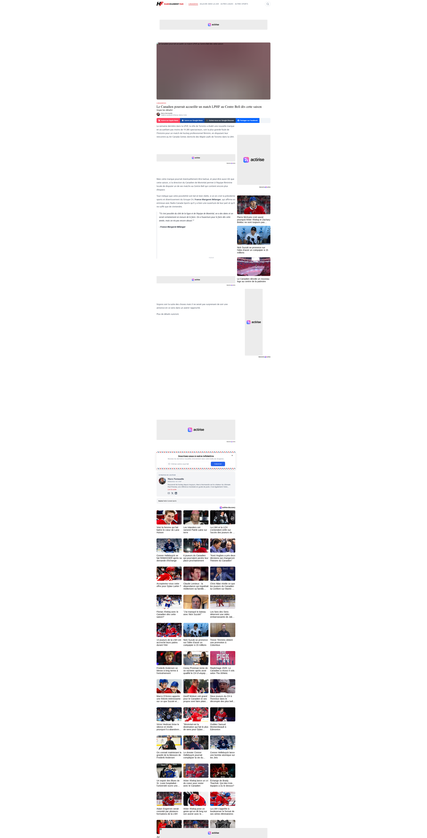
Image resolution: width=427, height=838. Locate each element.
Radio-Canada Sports (169, 501)
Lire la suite (172, 489)
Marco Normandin (166, 113)
